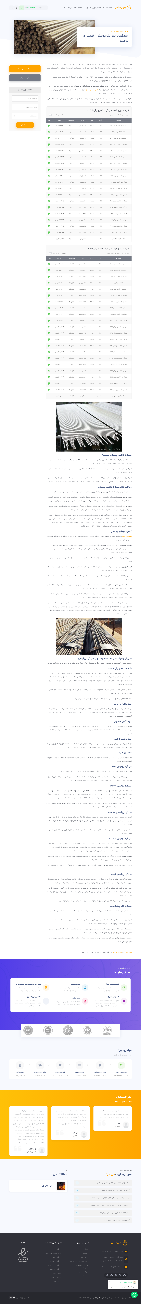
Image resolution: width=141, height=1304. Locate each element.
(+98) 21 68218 (108, 1257)
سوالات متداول (83, 1272)
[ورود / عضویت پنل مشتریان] (16, 7)
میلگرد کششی (56, 1257)
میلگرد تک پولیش (55, 1261)
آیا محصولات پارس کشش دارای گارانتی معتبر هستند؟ (110, 1198)
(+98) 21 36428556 (110, 1261)
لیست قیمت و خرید (25, 69)
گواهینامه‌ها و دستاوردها (79, 1261)
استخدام (85, 1276)
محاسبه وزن (96, 7)
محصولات (108, 7)
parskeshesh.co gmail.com (112, 1267)
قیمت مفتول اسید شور (53, 1253)
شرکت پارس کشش (98, 1298)
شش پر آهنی (56, 1273)
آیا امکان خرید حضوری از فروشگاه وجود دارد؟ (113, 1190)
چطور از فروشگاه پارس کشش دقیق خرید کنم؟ (112, 1183)
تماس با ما (78, 7)
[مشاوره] (21, 7)
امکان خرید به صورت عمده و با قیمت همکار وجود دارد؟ (110, 1205)
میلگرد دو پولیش (55, 1269)
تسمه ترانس (57, 1281)
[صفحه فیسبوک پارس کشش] (124, 1275)
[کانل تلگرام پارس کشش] (111, 1275)
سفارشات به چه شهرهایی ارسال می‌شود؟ (114, 1213)
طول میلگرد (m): (31, 107)
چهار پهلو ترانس (55, 1277)
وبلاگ (86, 7)
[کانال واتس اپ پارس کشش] (107, 1275)
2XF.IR (12, 1298)
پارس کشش (127, 952)
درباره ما (69, 7)
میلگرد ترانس (127, 536)
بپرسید (110, 1174)
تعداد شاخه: (33, 116)
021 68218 (117, 1076)
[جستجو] (11, 7)
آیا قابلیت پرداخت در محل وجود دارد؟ (117, 1220)
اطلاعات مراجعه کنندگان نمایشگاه (80, 1266)
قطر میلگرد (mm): (31, 98)
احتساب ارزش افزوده (59, 115)
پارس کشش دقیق (91, 90)
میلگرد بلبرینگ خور (54, 1265)
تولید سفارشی (25, 78)
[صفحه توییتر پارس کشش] (120, 1275)
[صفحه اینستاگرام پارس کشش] (115, 1275)
